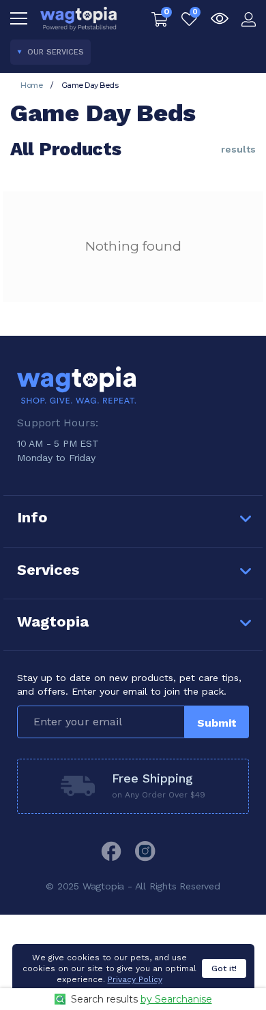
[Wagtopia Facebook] (111, 851)
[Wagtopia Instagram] (145, 851)
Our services (55, 52)
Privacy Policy (135, 979)
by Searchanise (176, 999)
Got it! (224, 968)
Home (31, 85)
